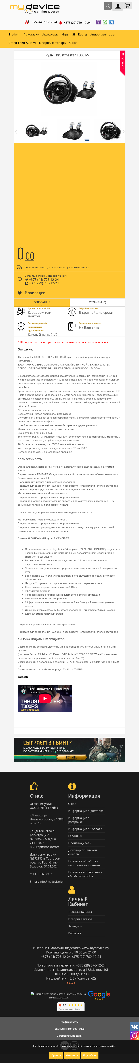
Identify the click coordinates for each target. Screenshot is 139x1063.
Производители (79, 843)
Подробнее (89, 1055)
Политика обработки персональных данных (84, 863)
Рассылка (74, 933)
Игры (65, 34)
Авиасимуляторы (102, 34)
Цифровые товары (52, 43)
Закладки (75, 926)
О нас (73, 43)
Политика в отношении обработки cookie (85, 874)
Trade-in (14, 34)
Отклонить (72, 1055)
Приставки (31, 34)
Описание (42, 302)
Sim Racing (79, 34)
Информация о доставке (86, 811)
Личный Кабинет (80, 912)
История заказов (80, 919)
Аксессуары (50, 34)
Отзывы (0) (97, 302)
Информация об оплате (85, 829)
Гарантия (75, 836)
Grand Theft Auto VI (22, 43)
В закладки (34, 292)
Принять (56, 1055)
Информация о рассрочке (79, 820)
